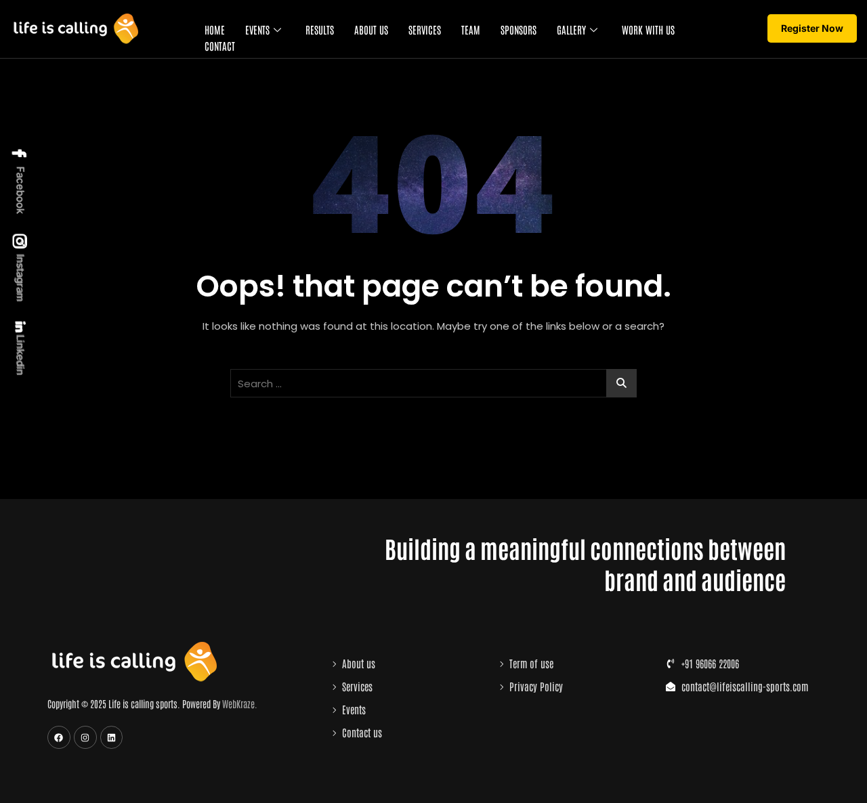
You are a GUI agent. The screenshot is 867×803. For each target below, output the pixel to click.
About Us (371, 29)
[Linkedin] (111, 737)
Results (319, 29)
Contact (220, 45)
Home (215, 29)
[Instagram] (85, 737)
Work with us (648, 29)
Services (424, 29)
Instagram (20, 277)
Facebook (20, 189)
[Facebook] (58, 737)
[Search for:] (433, 383)
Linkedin (20, 354)
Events (257, 29)
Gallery (571, 29)
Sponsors (518, 29)
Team (470, 29)
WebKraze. (239, 703)
